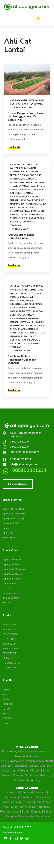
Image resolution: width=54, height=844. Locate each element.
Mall (6, 807)
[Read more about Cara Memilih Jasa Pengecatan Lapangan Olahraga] (27, 278)
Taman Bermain (11, 597)
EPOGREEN (9, 653)
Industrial (26, 182)
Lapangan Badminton (31, 186)
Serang (5, 775)
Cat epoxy (27, 164)
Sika (5, 694)
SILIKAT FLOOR (11, 658)
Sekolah (15, 221)
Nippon (6, 723)
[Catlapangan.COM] (26, 6)
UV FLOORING (11, 667)
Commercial (17, 171)
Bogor (47, 771)
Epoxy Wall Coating (13, 518)
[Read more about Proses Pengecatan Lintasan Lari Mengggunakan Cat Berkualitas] (27, 79)
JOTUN (6, 708)
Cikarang (45, 766)
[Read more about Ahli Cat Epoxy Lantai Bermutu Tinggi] (27, 156)
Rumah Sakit (17, 218)
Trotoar (15, 225)
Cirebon (35, 771)
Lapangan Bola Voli (13, 574)
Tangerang (20, 766)
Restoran (6, 812)
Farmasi (28, 802)
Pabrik (5, 802)
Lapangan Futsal (11, 578)
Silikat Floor (9, 537)
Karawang (8, 771)
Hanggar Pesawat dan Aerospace (28, 816)
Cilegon (18, 775)
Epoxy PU (8, 528)
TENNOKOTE (10, 648)
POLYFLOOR (9, 624)
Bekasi (33, 766)
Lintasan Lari (36, 100)
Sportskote (17, 343)
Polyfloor (37, 211)
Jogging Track (33, 304)
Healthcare (29, 178)
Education (32, 171)
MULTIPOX (9, 629)
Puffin (6, 699)
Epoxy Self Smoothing (14, 513)
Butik (25, 812)
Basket (26, 286)
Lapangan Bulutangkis (14, 569)
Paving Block (25, 207)
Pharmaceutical (20, 211)
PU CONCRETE (11, 663)
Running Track (19, 103)
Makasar (19, 780)
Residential (17, 214)
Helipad (14, 182)
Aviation (15, 164)
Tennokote (36, 103)
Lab (17, 812)
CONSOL (7, 704)
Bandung (45, 775)
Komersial (10, 797)
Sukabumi (31, 775)
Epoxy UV (8, 532)
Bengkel (44, 807)
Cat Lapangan (18, 100)
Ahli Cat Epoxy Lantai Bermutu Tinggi (21, 236)
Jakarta (6, 766)
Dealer (32, 807)
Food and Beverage (21, 297)
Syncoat (7, 713)
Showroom (18, 807)
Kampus (36, 812)
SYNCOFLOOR (10, 634)
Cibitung (22, 771)
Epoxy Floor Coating (13, 509)
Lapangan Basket (20, 189)
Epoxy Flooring (19, 175)
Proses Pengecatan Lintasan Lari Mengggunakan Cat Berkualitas (26, 116)
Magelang (33, 780)
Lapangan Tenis (29, 200)
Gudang (16, 802)
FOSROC (7, 718)
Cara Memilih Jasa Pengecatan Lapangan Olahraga (22, 360)
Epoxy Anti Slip (11, 523)
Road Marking (33, 214)
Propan (6, 689)
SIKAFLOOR (9, 643)
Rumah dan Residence (34, 797)
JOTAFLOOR (9, 639)
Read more (14, 147)
